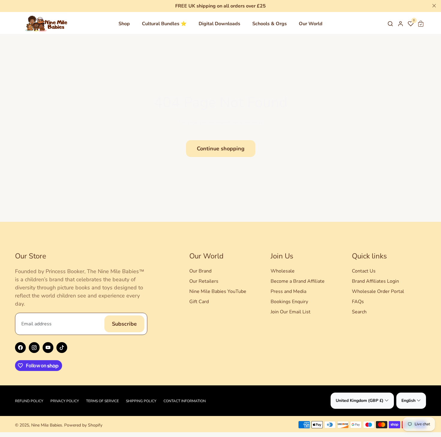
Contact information (185, 401)
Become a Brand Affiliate (298, 281)
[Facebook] (20, 347)
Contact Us (364, 271)
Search (359, 312)
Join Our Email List (290, 312)
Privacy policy (64, 401)
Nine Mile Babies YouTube (217, 291)
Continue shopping (220, 148)
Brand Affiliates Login (375, 281)
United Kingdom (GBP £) (359, 400)
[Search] (390, 24)
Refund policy (29, 401)
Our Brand (200, 271)
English (408, 400)
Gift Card (199, 301)
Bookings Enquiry (289, 301)
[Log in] (401, 24)
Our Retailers (203, 281)
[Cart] (421, 24)
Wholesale (283, 271)
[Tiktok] (61, 347)
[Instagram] (34, 347)
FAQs (358, 301)
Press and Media (288, 291)
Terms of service (102, 401)
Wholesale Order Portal (378, 291)
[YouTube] (48, 347)
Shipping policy (141, 401)
